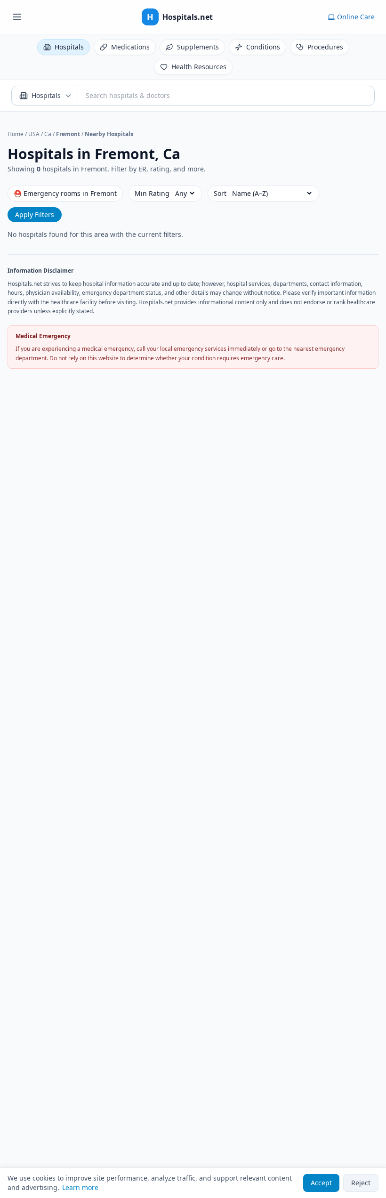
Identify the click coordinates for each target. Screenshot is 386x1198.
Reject (360, 1182)
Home (16, 134)
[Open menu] (17, 17)
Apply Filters (34, 214)
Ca (47, 134)
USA (34, 134)
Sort (220, 193)
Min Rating (152, 193)
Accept (321, 1182)
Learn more (80, 1187)
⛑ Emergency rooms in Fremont (65, 193)
